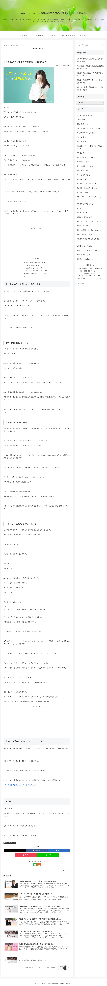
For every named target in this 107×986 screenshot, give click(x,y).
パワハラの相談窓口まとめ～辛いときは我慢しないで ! (22, 785)
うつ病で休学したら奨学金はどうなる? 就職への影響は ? (90, 60)
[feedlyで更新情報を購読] (35, 864)
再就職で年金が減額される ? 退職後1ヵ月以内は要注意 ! (90, 74)
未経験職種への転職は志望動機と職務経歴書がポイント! (90, 67)
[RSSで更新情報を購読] (39, 864)
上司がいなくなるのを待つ (35, 268)
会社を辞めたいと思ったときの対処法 (37, 262)
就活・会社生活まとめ (10, 842)
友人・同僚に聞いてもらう (35, 265)
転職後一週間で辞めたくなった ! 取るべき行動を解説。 (90, 81)
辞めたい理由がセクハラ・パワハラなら (38, 273)
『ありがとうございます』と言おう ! (38, 270)
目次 (34, 259)
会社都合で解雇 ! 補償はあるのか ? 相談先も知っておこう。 (90, 88)
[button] (102, 45)
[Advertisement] (37, 54)
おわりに (28, 276)
